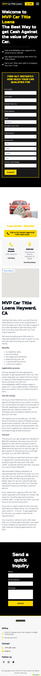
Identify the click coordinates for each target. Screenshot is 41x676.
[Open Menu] (37, 3)
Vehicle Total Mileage (12, 162)
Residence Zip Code (12, 126)
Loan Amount (10, 133)
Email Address (10, 111)
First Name (9, 89)
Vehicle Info (9, 140)
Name (11, 572)
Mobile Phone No (11, 104)
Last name (9, 97)
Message (12, 588)
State (7, 118)
